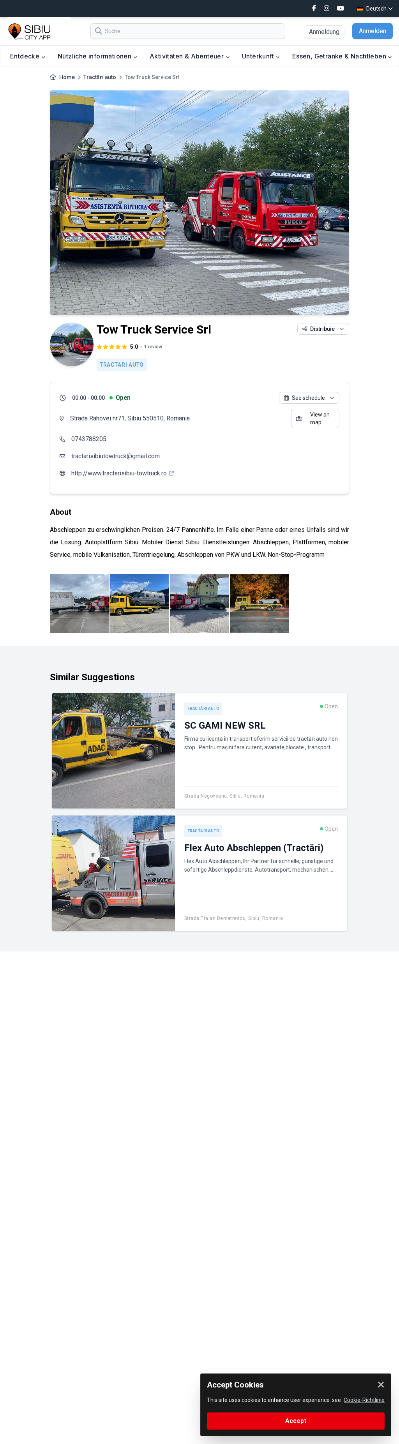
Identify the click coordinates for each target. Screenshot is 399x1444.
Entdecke (25, 56)
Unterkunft (258, 56)
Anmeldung (324, 31)
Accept (295, 1421)
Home (67, 77)
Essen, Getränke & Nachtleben (340, 56)
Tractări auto (99, 77)
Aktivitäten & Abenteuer (188, 56)
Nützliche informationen (95, 56)
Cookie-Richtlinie (364, 1400)
